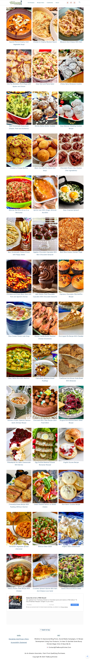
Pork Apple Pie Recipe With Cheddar (71, 336)
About (57, 2)
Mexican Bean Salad (45, 546)
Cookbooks (50, 2)
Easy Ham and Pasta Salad (45, 84)
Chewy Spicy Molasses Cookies (71, 84)
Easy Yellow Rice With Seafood (18, 378)
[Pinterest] (71, 2)
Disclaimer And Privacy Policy (19, 639)
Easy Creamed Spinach (71, 210)
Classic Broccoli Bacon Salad (71, 588)
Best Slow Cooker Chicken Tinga (71, 252)
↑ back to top (45, 630)
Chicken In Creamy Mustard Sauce (45, 42)
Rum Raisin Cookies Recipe (71, 504)
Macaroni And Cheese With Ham (71, 42)
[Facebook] (67, 2)
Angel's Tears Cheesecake (71, 546)
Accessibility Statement (19, 642)
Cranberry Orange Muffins (19, 168)
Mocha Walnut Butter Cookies (45, 126)
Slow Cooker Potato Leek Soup (19, 336)
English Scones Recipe (71, 462)
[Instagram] (74, 2)
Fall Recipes (31, 2)
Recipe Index (40, 2)
